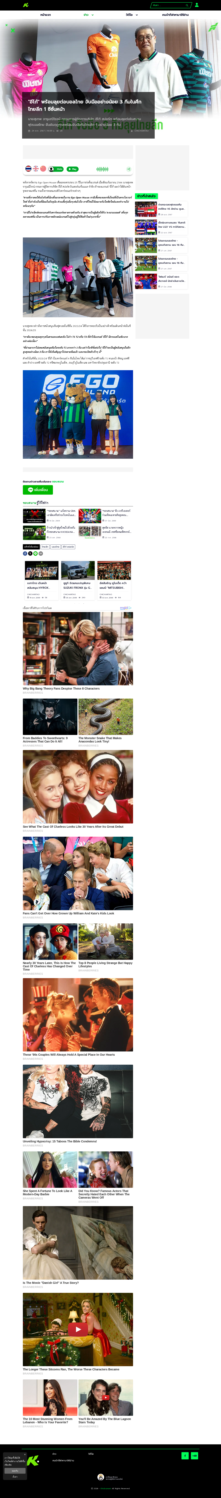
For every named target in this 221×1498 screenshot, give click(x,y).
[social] (185, 1455)
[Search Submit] (187, 5)
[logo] (25, 5)
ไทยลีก (45, 546)
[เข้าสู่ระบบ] (196, 4)
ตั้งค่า (15, 1477)
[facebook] (25, 554)
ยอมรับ (15, 1471)
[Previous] (20, 580)
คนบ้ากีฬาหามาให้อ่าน (63, 1460)
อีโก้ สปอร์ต (68, 546)
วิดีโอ (91, 1454)
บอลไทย (55, 546)
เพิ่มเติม (8, 1464)
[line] (35, 554)
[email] (40, 554)
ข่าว (54, 1454)
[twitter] (30, 553)
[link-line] (38, 494)
